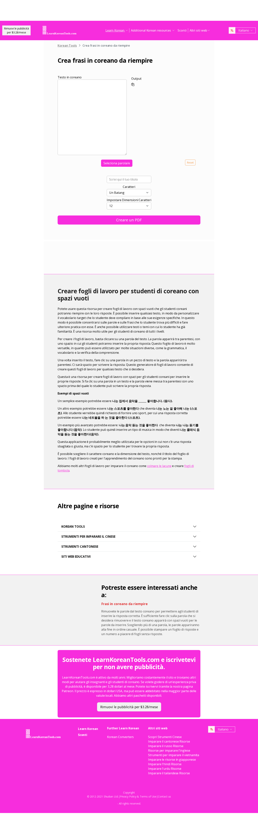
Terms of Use (148, 796)
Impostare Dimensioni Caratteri (129, 200)
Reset (190, 162)
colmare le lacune (159, 466)
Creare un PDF (129, 219)
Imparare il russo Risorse (165, 746)
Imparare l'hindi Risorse (165, 764)
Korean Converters (120, 737)
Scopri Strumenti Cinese (165, 737)
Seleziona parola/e (117, 163)
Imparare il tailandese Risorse (169, 773)
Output (136, 78)
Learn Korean (88, 729)
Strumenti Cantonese (79, 546)
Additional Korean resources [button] (151, 30)
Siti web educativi (76, 556)
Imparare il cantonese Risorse (169, 741)
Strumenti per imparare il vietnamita (173, 755)
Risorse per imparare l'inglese (169, 750)
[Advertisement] (129, 11)
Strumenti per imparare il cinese (88, 536)
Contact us (164, 796)
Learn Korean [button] (115, 30)
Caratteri (129, 187)
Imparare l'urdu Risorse (164, 769)
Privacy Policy (128, 796)
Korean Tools (67, 45)
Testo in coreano (70, 77)
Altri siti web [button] (198, 30)
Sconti (182, 30)
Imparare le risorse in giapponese (172, 759)
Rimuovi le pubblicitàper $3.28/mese (16, 30)
